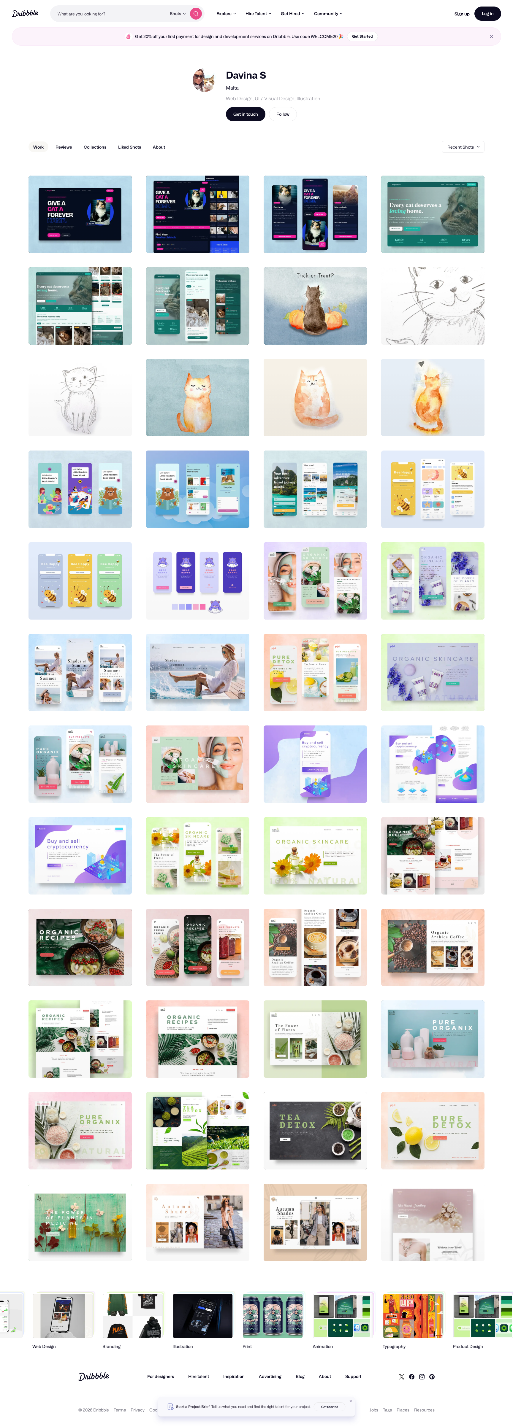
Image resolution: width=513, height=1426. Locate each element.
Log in (488, 13)
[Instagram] (422, 1376)
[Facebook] (411, 1376)
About (325, 1376)
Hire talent (198, 1376)
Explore (224, 13)
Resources (424, 1409)
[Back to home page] (25, 13)
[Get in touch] (97, 242)
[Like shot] (121, 242)
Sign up (462, 13)
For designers (160, 1376)
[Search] (196, 14)
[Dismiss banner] (351, 1401)
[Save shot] (109, 242)
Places (403, 1409)
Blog (300, 1376)
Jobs (374, 1409)
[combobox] (108, 14)
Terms (120, 1409)
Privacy (138, 1409)
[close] (491, 36)
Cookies (157, 1409)
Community (326, 13)
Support (353, 1376)
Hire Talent (256, 13)
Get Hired (290, 13)
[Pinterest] (432, 1376)
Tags (387, 1409)
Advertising (270, 1376)
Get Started (362, 36)
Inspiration (234, 1376)
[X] (401, 1376)
